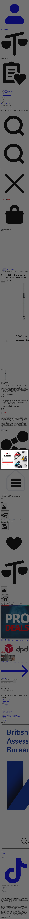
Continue (7, 462)
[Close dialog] (27, 451)
